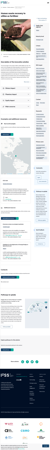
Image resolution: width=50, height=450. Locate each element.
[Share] (36, 361)
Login (38, 177)
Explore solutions (10, 7)
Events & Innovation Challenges (32, 393)
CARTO (29, 173)
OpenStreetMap (9, 173)
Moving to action (33, 383)
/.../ (8, 199)
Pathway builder (7, 326)
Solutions (4, 7)
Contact (41, 376)
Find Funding (32, 379)
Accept (45, 446)
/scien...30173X (13, 235)
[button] (16, 156)
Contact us (40, 244)
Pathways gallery (42, 220)
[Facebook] (27, 361)
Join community (42, 181)
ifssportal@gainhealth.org (21, 376)
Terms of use (42, 391)
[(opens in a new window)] (18, 379)
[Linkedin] (22, 361)
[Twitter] (32, 361)
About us (31, 403)
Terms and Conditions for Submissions (42, 386)
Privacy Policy (21, 448)
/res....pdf (12, 257)
